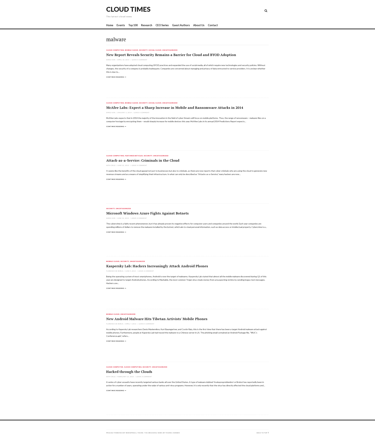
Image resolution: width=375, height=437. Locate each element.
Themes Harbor (173, 433)
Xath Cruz (110, 165)
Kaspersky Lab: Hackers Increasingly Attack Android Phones (157, 266)
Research (146, 25)
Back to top (262, 433)
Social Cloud (155, 50)
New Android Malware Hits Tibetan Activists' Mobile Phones (156, 319)
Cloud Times (128, 9)
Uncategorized (170, 50)
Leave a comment (139, 60)
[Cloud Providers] (246, 10)
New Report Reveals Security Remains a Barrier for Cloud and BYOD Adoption (171, 55)
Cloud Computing (115, 50)
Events (121, 25)
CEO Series (162, 25)
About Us (198, 25)
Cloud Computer (114, 367)
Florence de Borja (114, 271)
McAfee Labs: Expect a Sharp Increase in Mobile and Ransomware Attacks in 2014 (174, 107)
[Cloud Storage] (233, 10)
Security (143, 50)
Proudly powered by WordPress (121, 433)
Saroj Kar (110, 60)
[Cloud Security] (253, 10)
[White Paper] (259, 10)
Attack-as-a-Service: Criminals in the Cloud (142, 160)
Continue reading (115, 77)
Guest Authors (181, 25)
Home (109, 25)
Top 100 (133, 25)
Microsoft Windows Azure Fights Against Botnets (147, 213)
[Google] (239, 10)
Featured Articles (134, 156)
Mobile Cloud (131, 50)
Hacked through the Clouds (129, 371)
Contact (213, 25)
